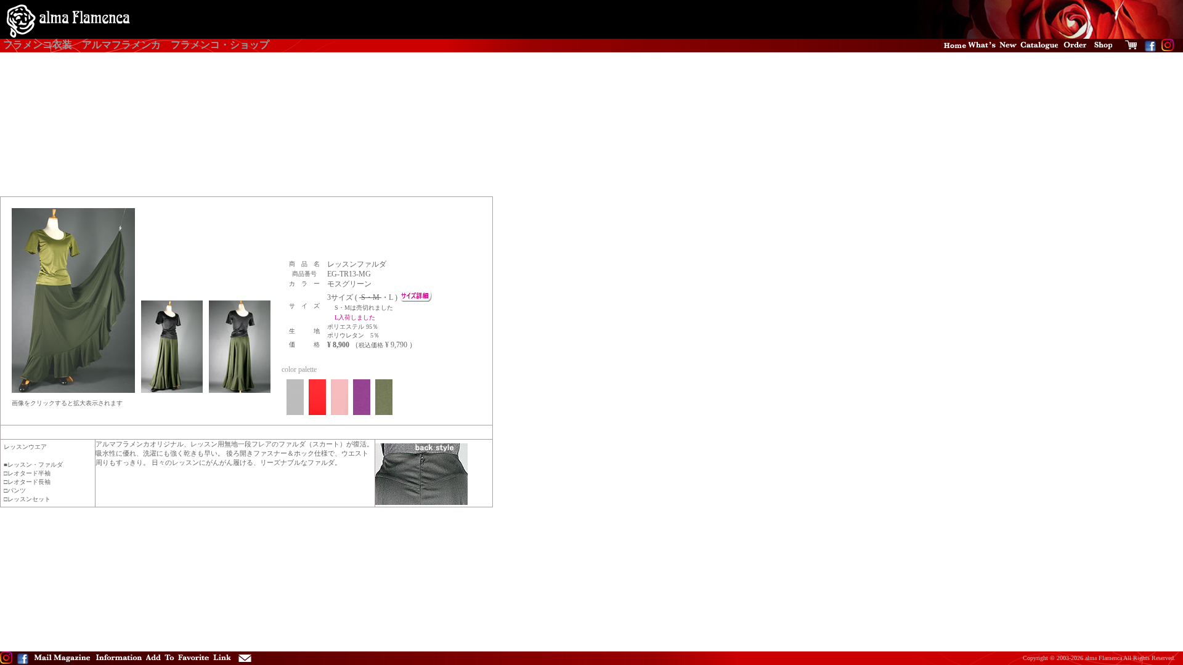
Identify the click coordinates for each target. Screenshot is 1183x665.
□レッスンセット (27, 499)
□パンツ (15, 490)
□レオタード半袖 (27, 473)
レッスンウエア (25, 446)
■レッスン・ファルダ (33, 464)
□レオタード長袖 (27, 481)
